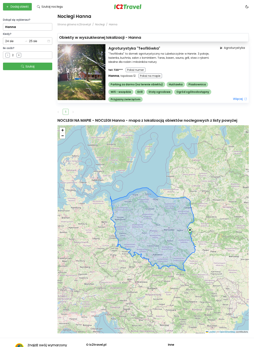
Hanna (113, 24)
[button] (48, 41)
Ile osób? (8, 48)
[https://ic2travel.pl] (127, 6)
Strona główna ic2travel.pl (74, 24)
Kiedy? (7, 34)
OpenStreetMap (227, 331)
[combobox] (27, 26)
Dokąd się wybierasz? (16, 20)
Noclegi (100, 24)
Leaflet (212, 331)
